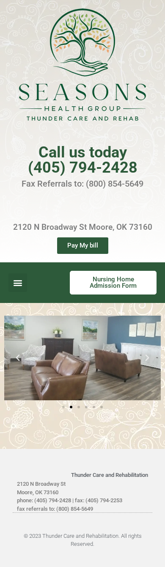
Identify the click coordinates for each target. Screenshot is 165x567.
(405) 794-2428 (83, 167)
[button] (17, 282)
